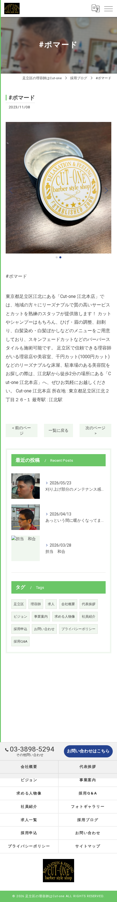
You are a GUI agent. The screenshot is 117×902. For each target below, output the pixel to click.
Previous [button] (11, 190)
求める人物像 (65, 616)
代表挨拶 (88, 604)
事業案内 (41, 616)
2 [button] (60, 257)
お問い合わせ (44, 629)
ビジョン (20, 616)
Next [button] (105, 190)
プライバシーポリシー (78, 629)
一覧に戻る (58, 430)
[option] (58, 188)
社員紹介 (88, 616)
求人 (51, 604)
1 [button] (57, 257)
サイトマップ (88, 846)
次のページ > (95, 430)
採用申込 (20, 629)
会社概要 (68, 604)
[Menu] (108, 8)
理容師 (36, 604)
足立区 (19, 604)
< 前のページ (21, 430)
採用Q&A (20, 641)
